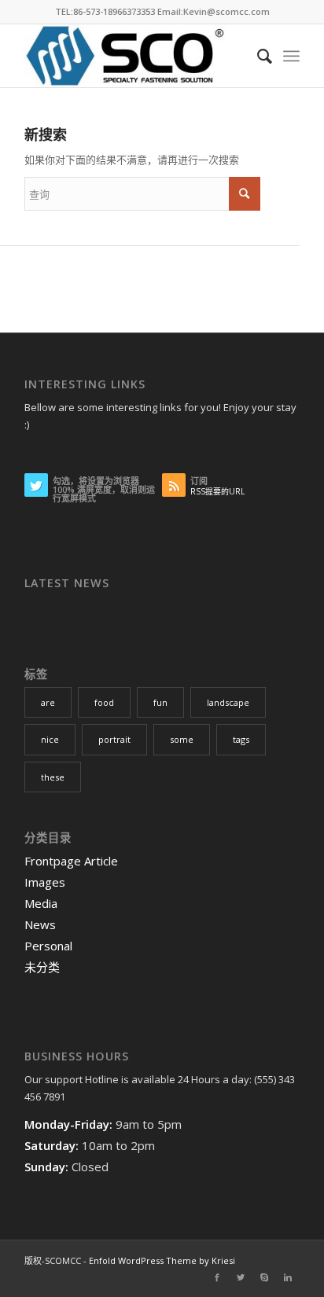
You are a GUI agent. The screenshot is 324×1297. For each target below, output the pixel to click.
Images (44, 882)
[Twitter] (240, 1277)
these (52, 777)
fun (160, 702)
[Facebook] (217, 1277)
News (40, 924)
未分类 (42, 967)
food (104, 702)
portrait (114, 739)
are (48, 702)
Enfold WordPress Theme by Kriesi (162, 1260)
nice (50, 739)
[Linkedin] (288, 1277)
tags (241, 739)
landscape (228, 702)
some (181, 739)
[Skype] (264, 1277)
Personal (48, 945)
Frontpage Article (71, 861)
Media (40, 903)
